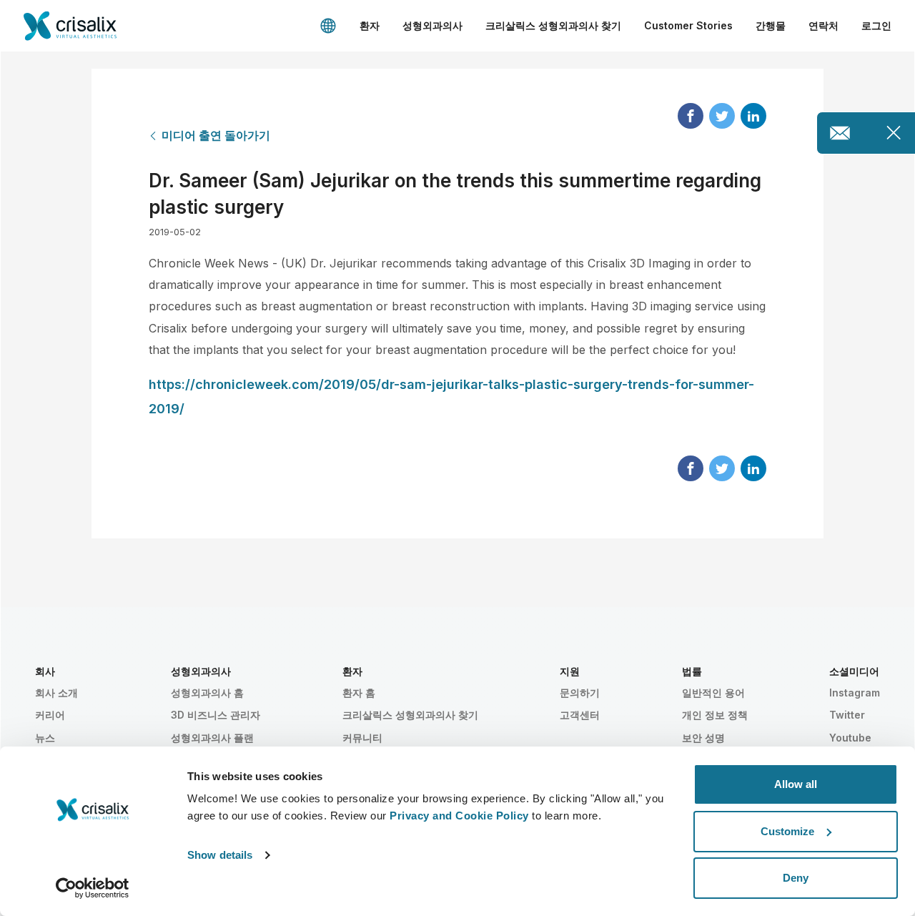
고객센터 (580, 715)
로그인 (876, 25)
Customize (787, 831)
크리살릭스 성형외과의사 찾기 (553, 25)
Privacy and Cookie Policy (459, 815)
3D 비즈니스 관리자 (215, 715)
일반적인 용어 (713, 692)
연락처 (823, 25)
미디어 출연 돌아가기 (216, 135)
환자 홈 (358, 692)
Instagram (854, 692)
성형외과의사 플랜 (212, 738)
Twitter (847, 715)
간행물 (771, 25)
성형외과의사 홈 (207, 692)
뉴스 (45, 738)
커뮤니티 (362, 738)
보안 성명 (703, 738)
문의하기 (580, 692)
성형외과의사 (432, 25)
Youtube (850, 738)
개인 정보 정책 (715, 715)
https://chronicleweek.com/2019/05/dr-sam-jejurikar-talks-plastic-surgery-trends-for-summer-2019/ (451, 396)
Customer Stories (688, 25)
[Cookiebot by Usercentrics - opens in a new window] (92, 888)
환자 (370, 25)
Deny (795, 878)
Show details (219, 855)
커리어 (50, 715)
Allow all (795, 784)
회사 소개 (56, 692)
